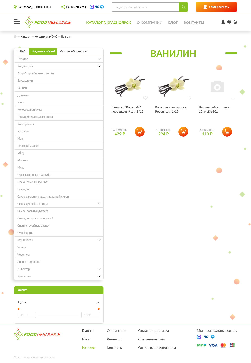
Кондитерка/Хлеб (43, 51)
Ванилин (22, 87)
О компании (149, 22)
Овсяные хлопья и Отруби (33, 174)
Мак (20, 138)
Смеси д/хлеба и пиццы (32, 203)
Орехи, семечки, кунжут (32, 182)
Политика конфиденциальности (34, 357)
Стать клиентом (219, 7)
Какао (21, 102)
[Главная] (15, 36)
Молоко (22, 160)
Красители (24, 276)
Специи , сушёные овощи (33, 225)
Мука (20, 167)
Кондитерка (25, 66)
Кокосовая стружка (29, 109)
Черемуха (23, 254)
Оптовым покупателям (157, 347)
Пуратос (22, 58)
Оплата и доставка (153, 330)
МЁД (20, 153)
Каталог (88, 347)
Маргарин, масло (28, 145)
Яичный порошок (28, 261)
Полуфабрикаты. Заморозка (35, 116)
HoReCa (21, 51)
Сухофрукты (25, 232)
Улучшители (25, 240)
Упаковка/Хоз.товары (73, 51)
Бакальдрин (25, 80)
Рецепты (114, 339)
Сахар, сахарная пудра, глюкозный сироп (43, 196)
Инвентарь (24, 269)
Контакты (194, 22)
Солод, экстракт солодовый (35, 218)
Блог (173, 22)
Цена (22, 302)
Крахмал (23, 131)
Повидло (23, 189)
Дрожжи (23, 95)
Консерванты (25, 124)
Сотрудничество (151, 339)
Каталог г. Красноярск (108, 22)
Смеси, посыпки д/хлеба (32, 211)
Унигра (21, 247)
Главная (88, 330)
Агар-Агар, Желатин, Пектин (35, 73)
